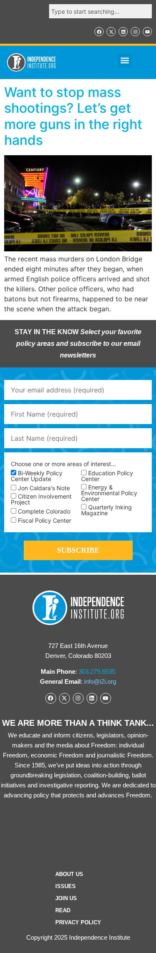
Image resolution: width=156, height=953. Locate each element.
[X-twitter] (111, 31)
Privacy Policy (78, 922)
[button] (124, 60)
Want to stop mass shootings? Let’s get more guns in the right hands (73, 116)
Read (62, 910)
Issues (65, 886)
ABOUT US (69, 874)
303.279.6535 (97, 671)
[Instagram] (135, 31)
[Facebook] (99, 31)
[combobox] (100, 11)
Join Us (66, 898)
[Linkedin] (123, 31)
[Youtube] (147, 31)
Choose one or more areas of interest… (63, 464)
